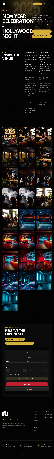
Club (34, 417)
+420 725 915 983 (28, 446)
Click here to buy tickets (39, 31)
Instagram (49, 414)
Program (35, 420)
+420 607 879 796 (28, 448)
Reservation (38, 3)
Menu (34, 430)
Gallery (35, 423)
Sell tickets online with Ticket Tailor (40, 36)
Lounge (35, 414)
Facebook (49, 417)
